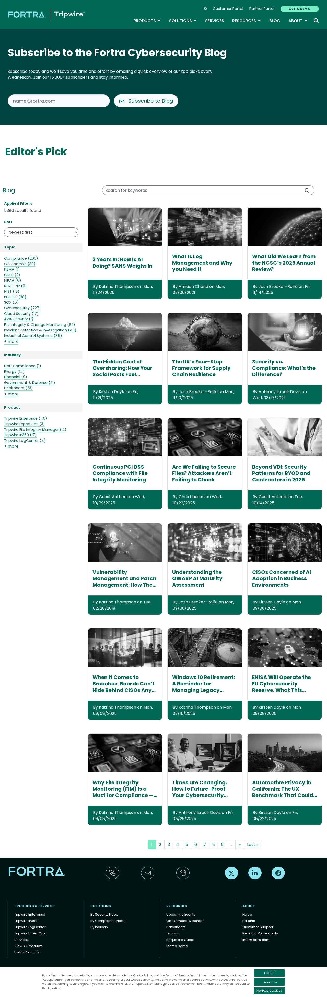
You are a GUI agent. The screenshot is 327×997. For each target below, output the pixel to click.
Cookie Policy (142, 975)
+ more (11, 342)
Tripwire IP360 (25, 920)
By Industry (99, 926)
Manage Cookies (269, 991)
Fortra (247, 914)
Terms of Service (177, 975)
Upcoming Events (180, 914)
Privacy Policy (122, 975)
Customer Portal (228, 8)
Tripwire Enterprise (29, 914)
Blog (274, 21)
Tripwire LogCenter (30, 926)
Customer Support (257, 926)
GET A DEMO (300, 9)
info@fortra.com (256, 939)
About (298, 21)
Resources (246, 21)
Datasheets (175, 926)
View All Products (28, 946)
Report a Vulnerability (260, 933)
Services (214, 21)
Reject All (269, 982)
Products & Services (34, 906)
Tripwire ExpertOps (29, 933)
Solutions (183, 21)
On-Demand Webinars (185, 920)
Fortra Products (27, 952)
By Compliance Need (108, 920)
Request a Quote (180, 939)
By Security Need (104, 914)
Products (147, 21)
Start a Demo (177, 946)
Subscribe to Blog (150, 100)
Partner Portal (261, 8)
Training (173, 933)
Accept (269, 973)
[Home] (46, 14)
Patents (248, 920)
